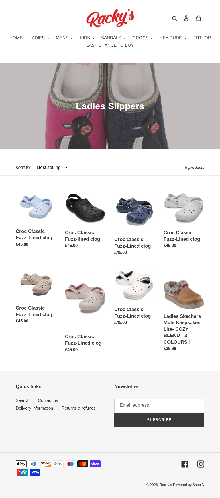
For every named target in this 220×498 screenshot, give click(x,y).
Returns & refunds (79, 408)
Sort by (23, 168)
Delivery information (34, 408)
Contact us (48, 400)
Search (22, 400)
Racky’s (166, 485)
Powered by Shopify (188, 485)
